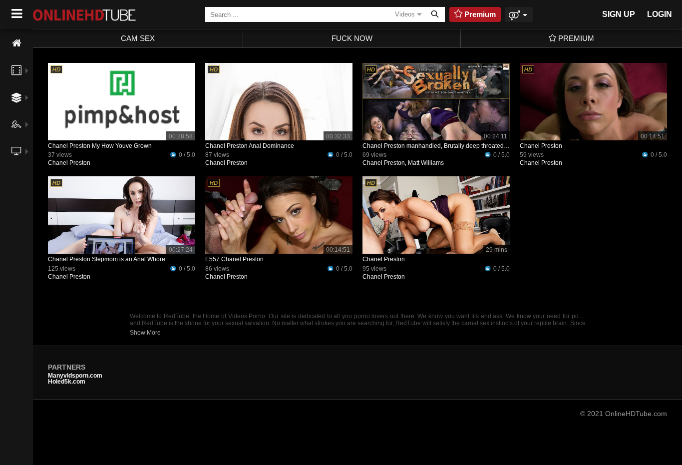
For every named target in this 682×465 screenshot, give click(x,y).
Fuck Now (352, 38)
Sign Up (618, 14)
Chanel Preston (69, 162)
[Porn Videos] (16, 70)
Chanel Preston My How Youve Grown (100, 145)
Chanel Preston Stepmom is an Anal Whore (106, 259)
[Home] (16, 43)
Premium (575, 38)
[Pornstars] (16, 124)
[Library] (16, 173)
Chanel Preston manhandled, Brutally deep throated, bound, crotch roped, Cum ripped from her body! (499, 145)
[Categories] (16, 97)
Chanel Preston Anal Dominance (249, 145)
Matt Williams (426, 162)
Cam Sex (138, 38)
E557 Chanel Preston (234, 259)
